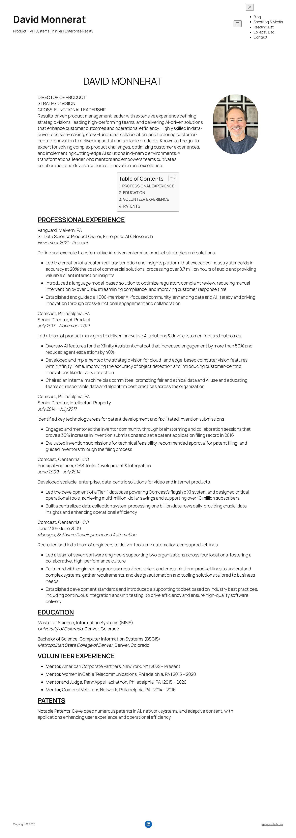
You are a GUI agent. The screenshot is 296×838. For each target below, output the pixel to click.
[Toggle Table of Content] (170, 178)
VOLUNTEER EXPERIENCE (146, 199)
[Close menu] (250, 7)
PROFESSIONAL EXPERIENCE (148, 186)
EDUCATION (134, 192)
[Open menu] (238, 23)
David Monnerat (49, 19)
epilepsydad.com (272, 824)
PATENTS (131, 206)
